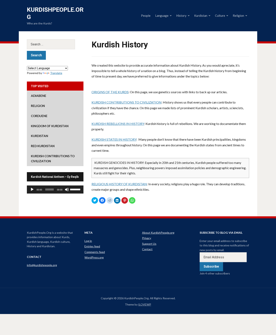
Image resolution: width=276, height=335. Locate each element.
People (146, 15)
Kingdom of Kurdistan (49, 126)
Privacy (146, 238)
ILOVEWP (144, 304)
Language (162, 15)
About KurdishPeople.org (158, 232)
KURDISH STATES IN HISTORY (114, 139)
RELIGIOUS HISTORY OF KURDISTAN (119, 184)
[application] (55, 189)
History (181, 15)
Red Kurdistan (43, 146)
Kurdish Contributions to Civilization (53, 158)
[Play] (32, 189)
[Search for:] (55, 44)
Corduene (39, 116)
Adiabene (38, 95)
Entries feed (92, 246)
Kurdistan (200, 15)
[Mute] (67, 189)
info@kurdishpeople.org (42, 265)
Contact (147, 249)
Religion (238, 15)
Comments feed (94, 252)
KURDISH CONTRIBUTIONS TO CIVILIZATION (126, 102)
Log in (88, 241)
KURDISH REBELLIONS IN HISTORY (118, 124)
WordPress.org (94, 257)
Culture (220, 15)
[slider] (75, 189)
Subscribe (211, 266)
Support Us (149, 243)
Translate (56, 73)
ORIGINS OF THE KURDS (110, 92)
